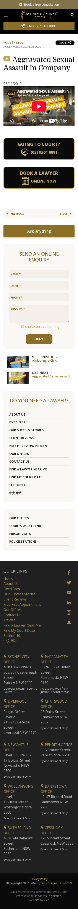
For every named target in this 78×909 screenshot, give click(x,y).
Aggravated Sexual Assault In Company (39, 64)
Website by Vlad (39, 900)
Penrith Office (58, 744)
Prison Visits (20, 534)
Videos (18, 42)
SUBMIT (39, 339)
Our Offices (19, 454)
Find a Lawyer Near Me (28, 469)
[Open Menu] (5, 15)
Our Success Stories (26, 430)
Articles (9, 620)
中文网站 (15, 493)
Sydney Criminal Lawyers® (54, 883)
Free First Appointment (29, 446)
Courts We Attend (25, 526)
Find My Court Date (25, 477)
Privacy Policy (39, 879)
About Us (17, 414)
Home (7, 42)
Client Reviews (21, 438)
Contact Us (19, 461)
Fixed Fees (17, 422)
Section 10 (18, 485)
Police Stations (23, 541)
